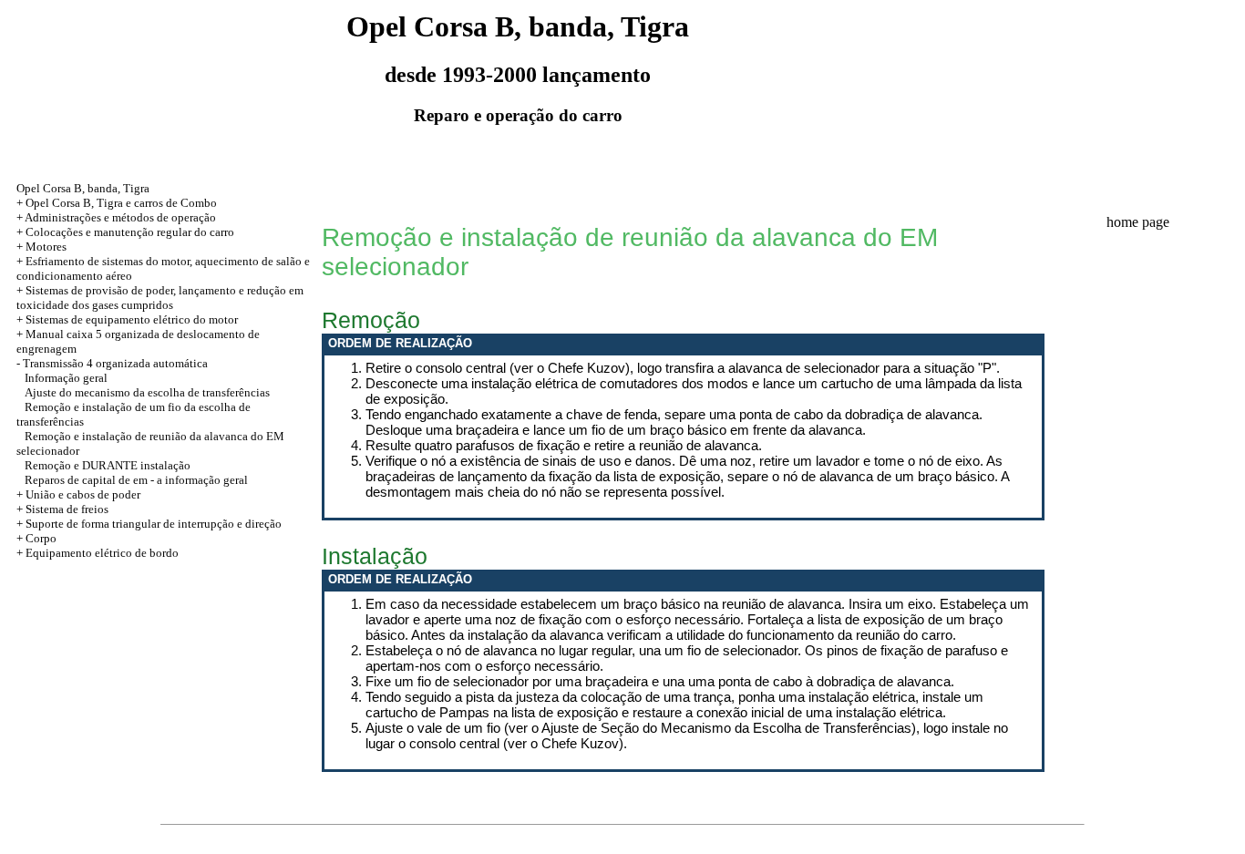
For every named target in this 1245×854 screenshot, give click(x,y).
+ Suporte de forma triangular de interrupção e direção (149, 523)
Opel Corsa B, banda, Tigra (82, 188)
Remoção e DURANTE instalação (107, 465)
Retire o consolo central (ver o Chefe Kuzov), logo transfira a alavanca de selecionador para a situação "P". (682, 368)
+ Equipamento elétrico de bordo (97, 553)
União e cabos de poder (83, 494)
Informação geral (66, 378)
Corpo (41, 538)
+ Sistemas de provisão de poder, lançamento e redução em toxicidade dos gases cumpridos (160, 297)
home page (1137, 222)
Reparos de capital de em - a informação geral (136, 480)
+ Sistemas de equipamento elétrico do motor (127, 319)
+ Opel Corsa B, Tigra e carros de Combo (116, 203)
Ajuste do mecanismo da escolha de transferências (147, 392)
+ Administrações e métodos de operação (116, 217)
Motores (46, 246)
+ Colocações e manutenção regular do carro (125, 232)
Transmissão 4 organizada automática (115, 363)
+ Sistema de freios (62, 509)
